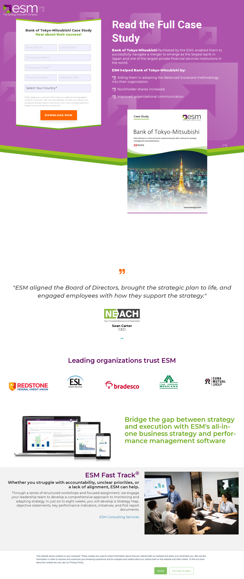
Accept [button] (160, 570)
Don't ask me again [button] (181, 570)
